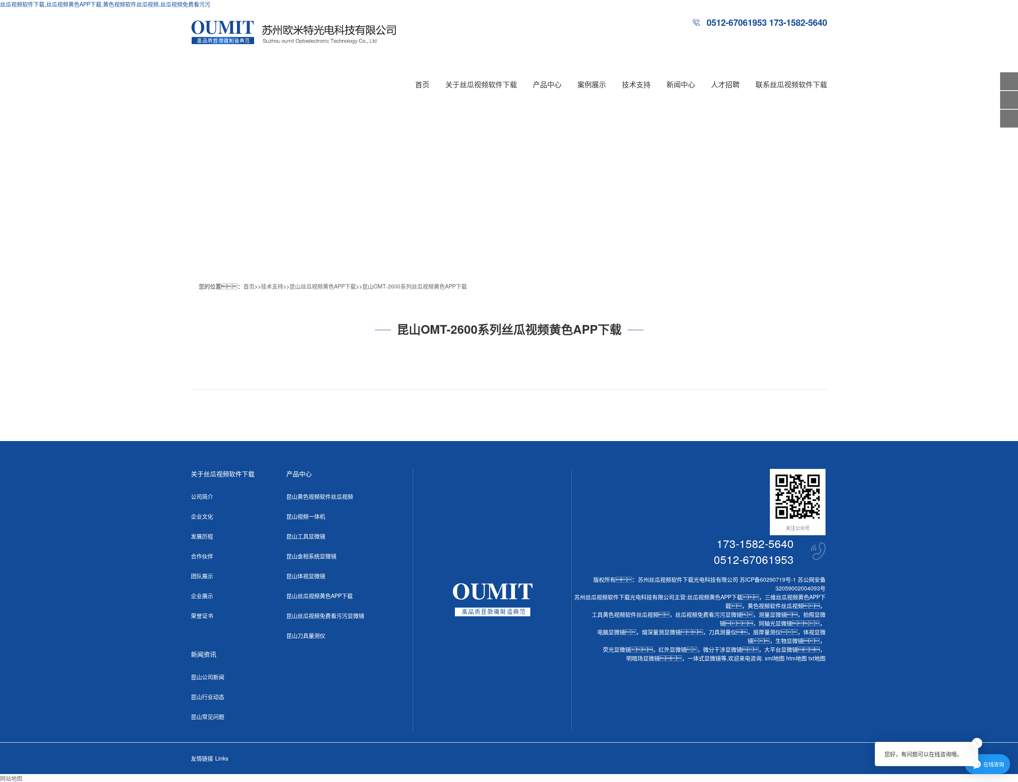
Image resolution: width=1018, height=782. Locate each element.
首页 (422, 84)
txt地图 (817, 658)
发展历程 (202, 536)
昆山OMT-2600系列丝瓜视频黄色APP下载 (414, 286)
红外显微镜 (672, 649)
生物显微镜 (789, 641)
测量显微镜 (773, 614)
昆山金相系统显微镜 (311, 556)
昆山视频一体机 (305, 516)
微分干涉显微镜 (722, 649)
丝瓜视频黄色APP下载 (714, 597)
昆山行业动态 (207, 697)
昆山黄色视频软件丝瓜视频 (319, 496)
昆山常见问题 (207, 716)
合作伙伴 (202, 556)
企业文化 (202, 516)
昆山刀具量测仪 (305, 635)
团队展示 (202, 576)
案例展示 (591, 84)
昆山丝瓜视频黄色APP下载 (322, 286)
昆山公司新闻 (207, 677)
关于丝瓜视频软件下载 (481, 84)
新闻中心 (680, 84)
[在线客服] (1009, 100)
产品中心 (547, 84)
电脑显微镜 (611, 632)
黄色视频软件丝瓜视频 (775, 606)
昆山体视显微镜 (305, 576)
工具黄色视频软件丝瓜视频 (625, 614)
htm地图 (796, 658)
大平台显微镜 (781, 649)
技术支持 (636, 84)
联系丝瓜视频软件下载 (791, 84)
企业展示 (202, 596)
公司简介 (202, 496)
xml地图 (775, 658)
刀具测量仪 (722, 632)
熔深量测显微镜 (661, 632)
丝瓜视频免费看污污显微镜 (708, 614)
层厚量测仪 (767, 632)
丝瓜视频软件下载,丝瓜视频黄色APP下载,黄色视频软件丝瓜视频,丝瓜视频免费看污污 (105, 4)
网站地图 (11, 778)
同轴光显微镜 (775, 623)
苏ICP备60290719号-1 (768, 579)
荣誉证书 (202, 615)
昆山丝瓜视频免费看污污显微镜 (325, 615)
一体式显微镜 (704, 658)
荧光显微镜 (617, 649)
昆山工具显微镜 (305, 536)
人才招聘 (725, 84)
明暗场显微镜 (643, 658)
